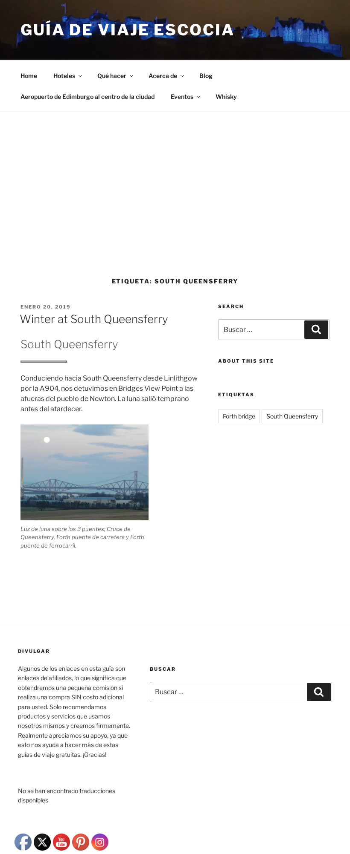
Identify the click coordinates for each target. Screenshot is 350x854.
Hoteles (64, 75)
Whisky (226, 96)
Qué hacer (111, 75)
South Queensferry (292, 416)
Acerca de (163, 75)
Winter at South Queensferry (94, 319)
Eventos (182, 96)
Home (28, 75)
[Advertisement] (175, 175)
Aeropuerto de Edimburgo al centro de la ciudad (87, 96)
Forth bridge (239, 416)
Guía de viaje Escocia (127, 29)
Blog (206, 75)
